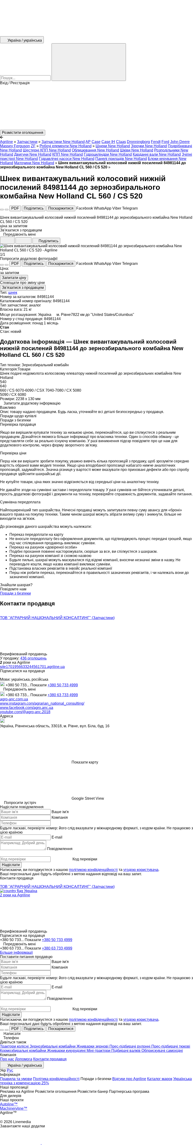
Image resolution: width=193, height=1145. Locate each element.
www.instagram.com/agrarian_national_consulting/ (42, 703)
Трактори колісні (15, 1046)
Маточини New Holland (34, 163)
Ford (165, 142)
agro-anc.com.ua (14, 699)
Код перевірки (84, 859)
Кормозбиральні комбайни (23, 1051)
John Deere (180, 142)
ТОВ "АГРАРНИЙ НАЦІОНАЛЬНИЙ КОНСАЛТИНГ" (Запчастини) (57, 618)
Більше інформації (16, 952)
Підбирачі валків (126, 1051)
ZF (33, 146)
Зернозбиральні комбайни (53, 1046)
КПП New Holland (67, 154)
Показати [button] (39, 685)
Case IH (108, 142)
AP (88, 142)
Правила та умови (16, 1079)
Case (96, 142)
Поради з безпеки (15, 593)
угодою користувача (140, 870)
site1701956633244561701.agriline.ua (32, 667)
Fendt (156, 142)
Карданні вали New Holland (157, 154)
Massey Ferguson (15, 146)
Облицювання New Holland (95, 150)
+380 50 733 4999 (63, 685)
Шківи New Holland (136, 150)
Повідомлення (59, 849)
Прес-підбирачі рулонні (130, 1046)
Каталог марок (159, 1079)
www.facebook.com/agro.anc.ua (26, 708)
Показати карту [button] (85, 762)
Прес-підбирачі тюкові (170, 1046)
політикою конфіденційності (93, 870)
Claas (121, 142)
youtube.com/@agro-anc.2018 (25, 712)
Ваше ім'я (60, 812)
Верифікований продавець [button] (24, 654)
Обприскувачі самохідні (162, 1051)
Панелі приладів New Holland (121, 159)
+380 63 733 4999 (63, 695)
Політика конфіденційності (56, 1079)
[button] (96, 107)
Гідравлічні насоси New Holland (66, 159)
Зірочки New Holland (149, 146)
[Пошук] (89, 62)
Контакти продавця (50, 1059)
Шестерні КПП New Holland (47, 150)
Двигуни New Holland (32, 154)
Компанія (60, 817)
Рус (10, 1070)
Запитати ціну (14, 278)
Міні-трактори (99, 1051)
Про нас (7, 1059)
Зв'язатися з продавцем (23, 288)
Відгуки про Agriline (129, 1079)
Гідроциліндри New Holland (108, 154)
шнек (12, 292)
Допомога (23, 1059)
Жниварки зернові (92, 1046)
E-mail (57, 837)
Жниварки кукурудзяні (67, 1051)
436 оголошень (33, 658)
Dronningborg (138, 142)
